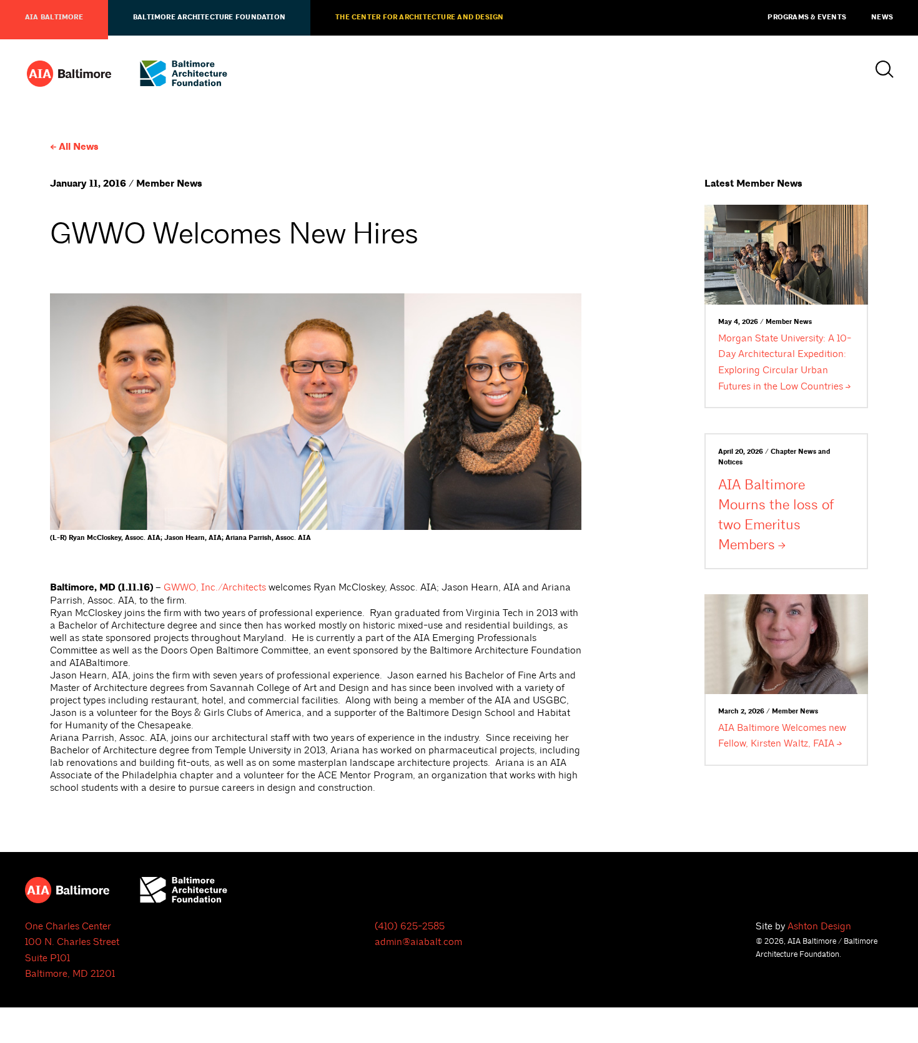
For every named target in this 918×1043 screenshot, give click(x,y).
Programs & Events (806, 17)
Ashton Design (819, 926)
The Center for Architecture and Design (419, 17)
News (882, 17)
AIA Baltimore (54, 17)
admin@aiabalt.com (418, 942)
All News (79, 147)
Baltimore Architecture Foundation (209, 17)
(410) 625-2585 (410, 926)
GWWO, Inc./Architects (215, 587)
